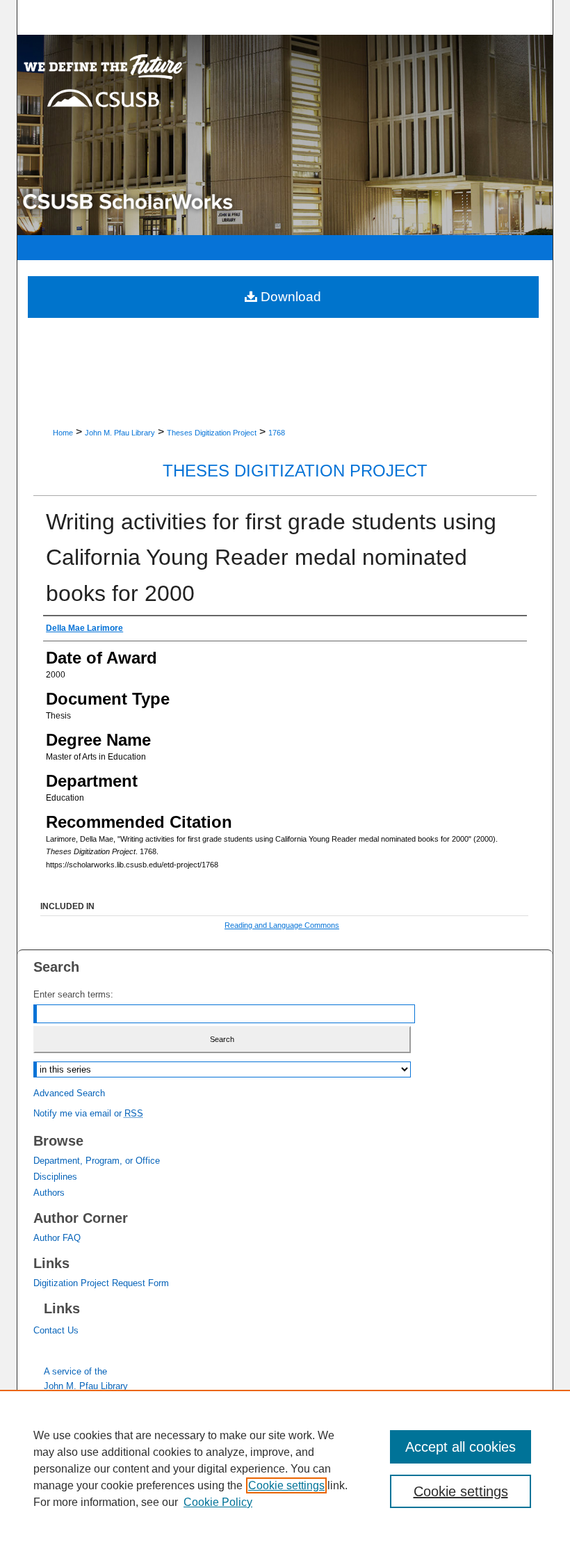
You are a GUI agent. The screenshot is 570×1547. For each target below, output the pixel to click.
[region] (285, 1468)
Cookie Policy (218, 1502)
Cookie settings (286, 1485)
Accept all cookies (460, 1446)
